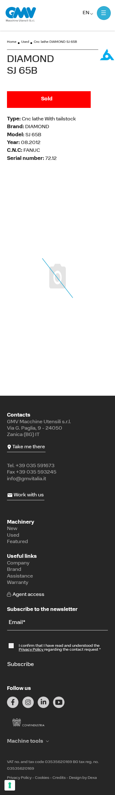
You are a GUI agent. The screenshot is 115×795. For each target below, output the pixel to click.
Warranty (17, 582)
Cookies (42, 778)
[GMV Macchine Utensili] (21, 14)
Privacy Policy (31, 650)
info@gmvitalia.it (26, 479)
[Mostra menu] (104, 13)
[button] (28, 742)
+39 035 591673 (35, 466)
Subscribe (20, 664)
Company (18, 563)
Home (11, 42)
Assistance (20, 576)
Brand (14, 569)
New (12, 528)
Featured (17, 541)
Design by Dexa (83, 778)
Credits (59, 778)
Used (25, 42)
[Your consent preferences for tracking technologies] (9, 785)
